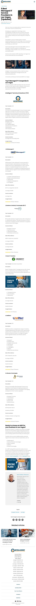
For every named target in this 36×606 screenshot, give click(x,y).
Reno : (15, 575)
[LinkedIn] (17, 601)
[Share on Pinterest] (22, 520)
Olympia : (15, 569)
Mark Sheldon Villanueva (6, 23)
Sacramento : (15, 577)
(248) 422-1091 (20, 562)
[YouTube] (15, 601)
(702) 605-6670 (20, 563)
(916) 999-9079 (21, 577)
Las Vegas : (15, 563)
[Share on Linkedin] (16, 520)
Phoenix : (15, 571)
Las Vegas (23, 512)
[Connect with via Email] (20, 502)
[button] (34, 535)
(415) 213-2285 (20, 567)
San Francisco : (15, 579)
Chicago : (15, 560)
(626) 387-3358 (21, 565)
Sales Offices (18, 558)
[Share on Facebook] (13, 520)
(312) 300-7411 (20, 560)
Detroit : (15, 562)
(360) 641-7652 (20, 569)
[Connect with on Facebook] (17, 502)
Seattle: (14, 581)
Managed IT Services (15, 512)
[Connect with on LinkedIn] (19, 502)
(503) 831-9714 (20, 573)
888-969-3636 (18, 557)
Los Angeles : (15, 565)
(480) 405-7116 (20, 571)
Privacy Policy (18, 604)
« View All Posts (4, 6)
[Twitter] (20, 601)
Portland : (15, 573)
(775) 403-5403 (19, 575)
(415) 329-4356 (21, 579)
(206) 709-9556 (19, 581)
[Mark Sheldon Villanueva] (11, 478)
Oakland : (15, 567)
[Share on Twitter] (19, 520)
